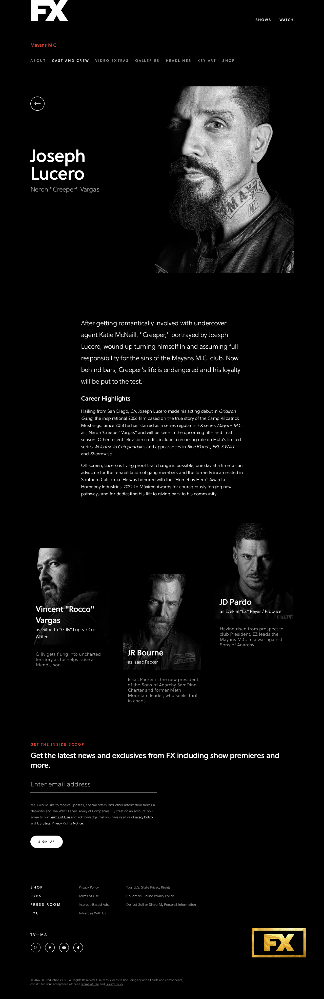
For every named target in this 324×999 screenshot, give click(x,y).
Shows (263, 20)
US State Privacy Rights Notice (60, 823)
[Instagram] (35, 947)
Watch (286, 20)
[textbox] (93, 787)
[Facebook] (50, 947)
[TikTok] (78, 947)
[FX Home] (49, 12)
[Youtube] (64, 947)
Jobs (36, 896)
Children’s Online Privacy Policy (150, 896)
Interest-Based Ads (94, 905)
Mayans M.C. (44, 45)
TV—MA (38, 935)
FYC (34, 913)
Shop (36, 888)
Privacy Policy (143, 817)
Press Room (45, 905)
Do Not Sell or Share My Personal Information (161, 905)
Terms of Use (60, 817)
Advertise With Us (92, 913)
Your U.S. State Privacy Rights (148, 888)
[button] (86, 104)
